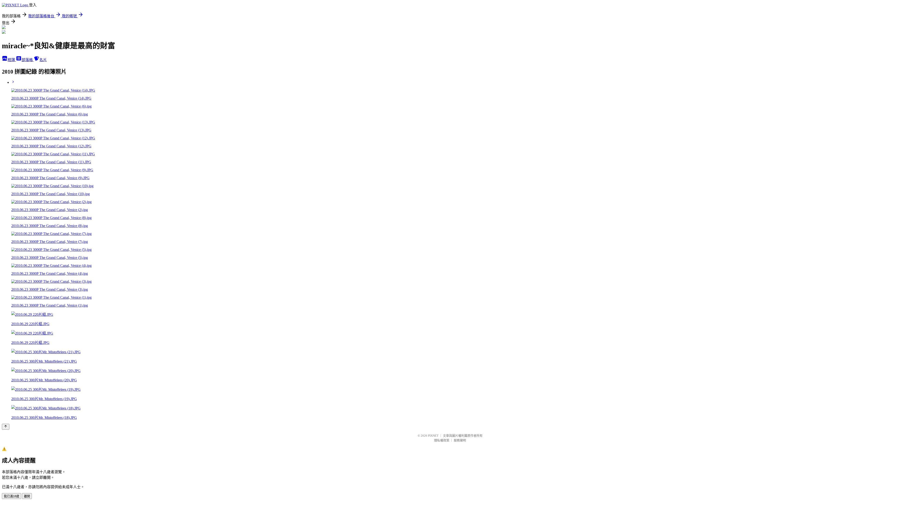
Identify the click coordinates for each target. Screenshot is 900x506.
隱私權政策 (441, 440)
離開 (27, 496)
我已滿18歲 (11, 496)
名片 (43, 60)
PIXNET (433, 435)
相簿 (12, 60)
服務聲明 (460, 440)
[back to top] (5, 427)
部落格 (28, 60)
